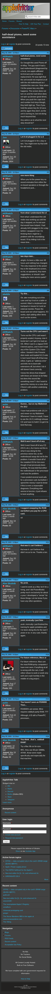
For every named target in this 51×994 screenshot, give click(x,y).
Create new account (12, 835)
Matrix (9, 789)
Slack (9, 797)
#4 (48, 210)
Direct (18, 851)
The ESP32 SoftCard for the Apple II (18, 870)
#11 (47, 542)
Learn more (7, 802)
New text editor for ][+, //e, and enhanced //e (21, 873)
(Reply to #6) (25, 328)
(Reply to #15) (25, 736)
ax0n (5, 404)
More (46, 879)
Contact (46, 24)
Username (7, 823)
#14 (47, 655)
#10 (47, 505)
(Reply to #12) (25, 617)
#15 (47, 699)
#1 (48, 53)
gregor (5, 913)
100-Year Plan (35, 24)
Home (4, 21)
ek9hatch (8, 56)
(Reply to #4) (25, 253)
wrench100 (7, 901)
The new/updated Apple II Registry (16, 904)
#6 (48, 291)
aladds (6, 294)
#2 (48, 134)
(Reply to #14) (26, 699)
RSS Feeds (9, 938)
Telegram (10, 799)
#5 (48, 253)
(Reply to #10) (25, 542)
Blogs (7, 932)
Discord (10, 791)
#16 (47, 736)
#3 (48, 172)
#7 (48, 328)
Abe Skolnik (9, 508)
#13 (47, 617)
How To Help (23, 24)
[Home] (18, 12)
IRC (8, 786)
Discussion (15, 28)
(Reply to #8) (24, 438)
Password (7, 829)
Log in (3, 44)
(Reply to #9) (24, 505)
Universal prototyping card (13, 910)
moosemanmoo (11, 658)
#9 (48, 438)
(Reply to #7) (24, 401)
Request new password (14, 838)
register (12, 44)
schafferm (7, 907)
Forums (11, 21)
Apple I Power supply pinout (15, 867)
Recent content (10, 812)
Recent (19, 21)
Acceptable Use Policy (13, 945)
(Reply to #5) (24, 291)
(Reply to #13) (25, 655)
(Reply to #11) (25, 580)
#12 (47, 580)
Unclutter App (30, 851)
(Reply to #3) (25, 210)
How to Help (25, 979)
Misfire (9, 794)
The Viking (7, 922)
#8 (48, 401)
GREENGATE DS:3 (12, 876)
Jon (5, 137)
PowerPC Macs (28, 28)
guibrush (6, 895)
